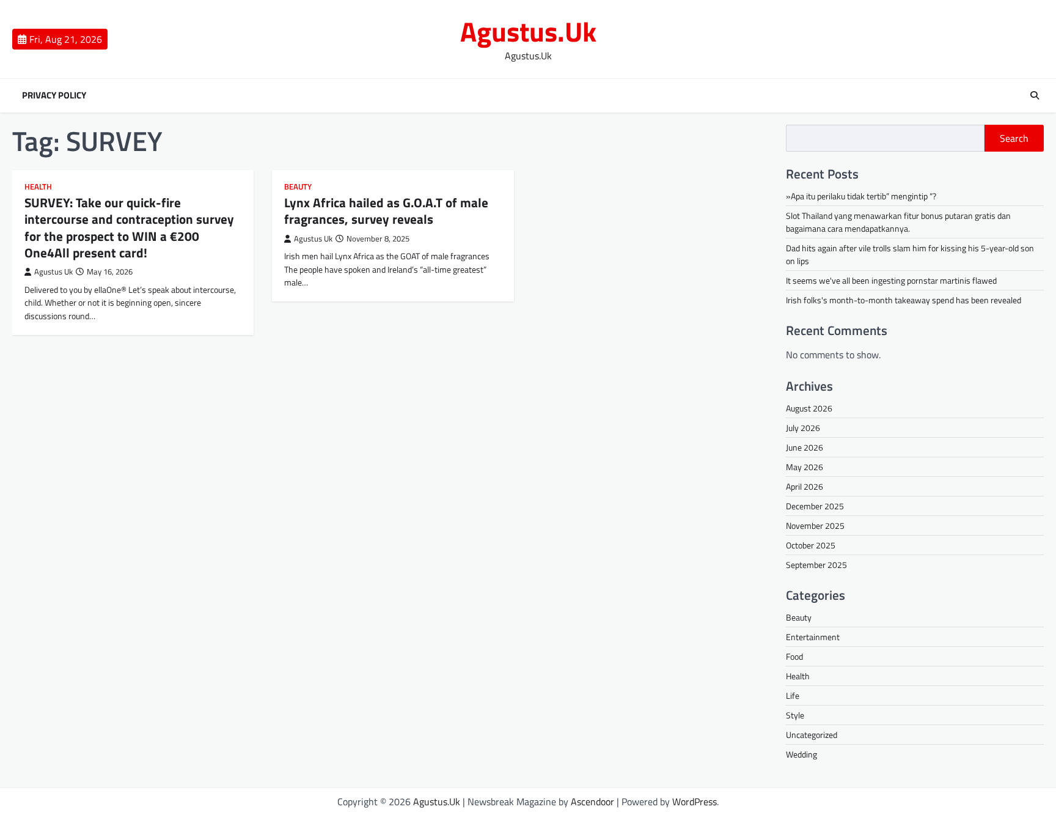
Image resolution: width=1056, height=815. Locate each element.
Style (795, 715)
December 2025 (815, 506)
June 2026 (804, 447)
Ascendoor (592, 801)
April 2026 (804, 486)
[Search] (1034, 95)
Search (1014, 138)
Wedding (801, 754)
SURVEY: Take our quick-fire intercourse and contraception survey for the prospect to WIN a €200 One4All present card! (129, 227)
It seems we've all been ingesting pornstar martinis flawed (891, 280)
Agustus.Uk (528, 31)
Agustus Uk (53, 272)
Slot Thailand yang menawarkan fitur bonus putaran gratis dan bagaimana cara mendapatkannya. (898, 222)
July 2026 (803, 427)
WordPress (694, 801)
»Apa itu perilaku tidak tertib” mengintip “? (861, 196)
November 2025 (815, 525)
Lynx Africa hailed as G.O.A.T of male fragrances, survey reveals (386, 211)
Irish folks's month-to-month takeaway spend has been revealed (903, 299)
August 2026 (809, 408)
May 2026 (804, 466)
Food (794, 656)
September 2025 (816, 564)
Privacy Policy (54, 95)
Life (792, 695)
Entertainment (813, 636)
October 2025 (810, 545)
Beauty (298, 186)
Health (38, 186)
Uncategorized (811, 734)
